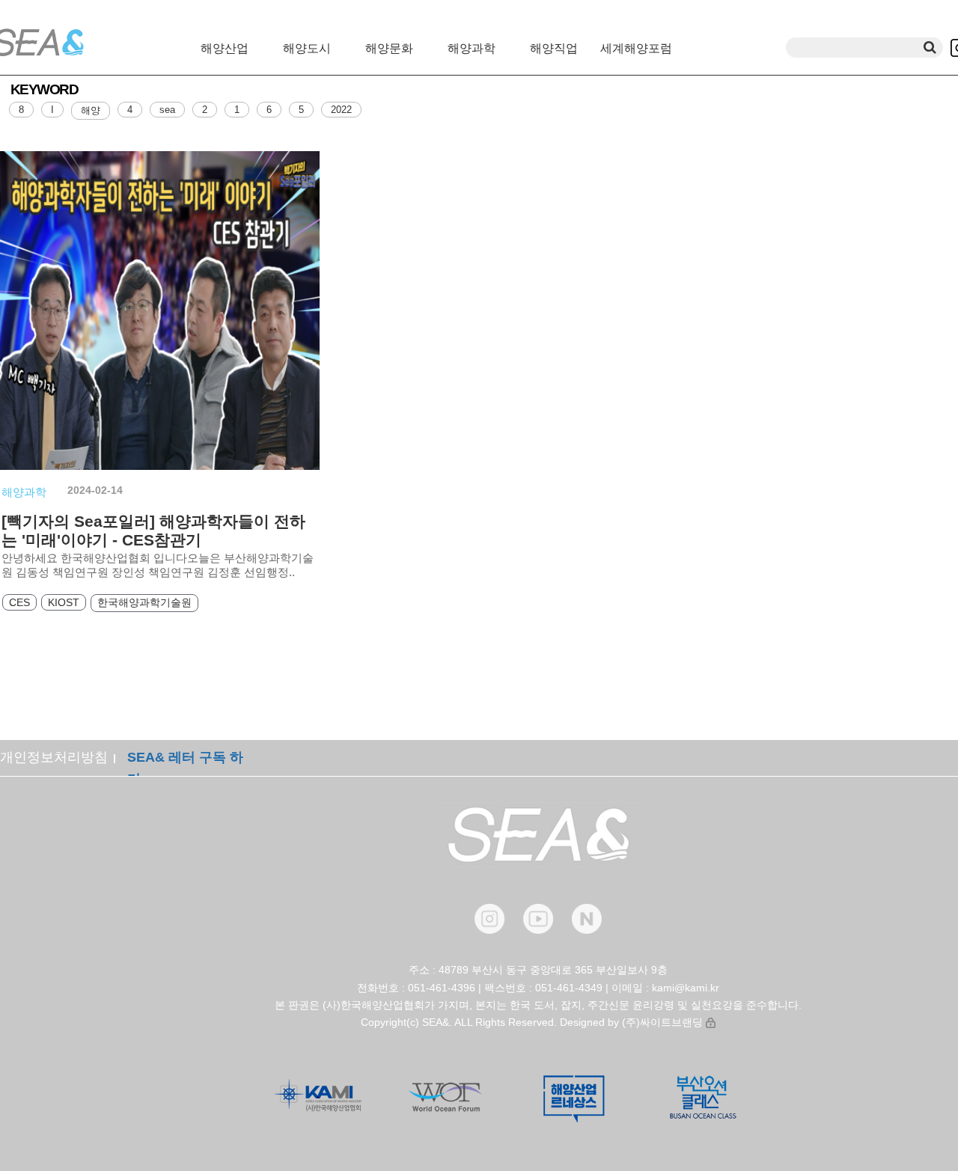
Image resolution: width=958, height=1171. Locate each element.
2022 (341, 109)
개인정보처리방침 (54, 757)
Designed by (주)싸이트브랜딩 (631, 1022)
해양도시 (307, 48)
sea (167, 109)
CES (19, 602)
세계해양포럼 (636, 48)
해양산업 (224, 48)
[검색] (930, 47)
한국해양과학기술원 (144, 602)
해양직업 (554, 48)
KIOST (63, 602)
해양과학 (471, 48)
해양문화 (389, 48)
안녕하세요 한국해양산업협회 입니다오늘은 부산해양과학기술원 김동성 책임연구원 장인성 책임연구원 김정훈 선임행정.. (157, 564)
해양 (90, 110)
